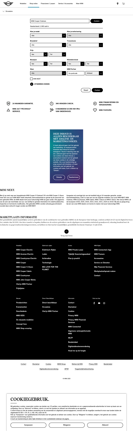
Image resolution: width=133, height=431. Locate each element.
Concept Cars (21, 324)
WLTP (70, 338)
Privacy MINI (73, 316)
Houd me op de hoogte (77, 351)
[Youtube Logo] (99, 303)
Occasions (46, 307)
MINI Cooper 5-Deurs (24, 267)
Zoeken (97, 90)
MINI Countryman (23, 276)
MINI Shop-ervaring (23, 328)
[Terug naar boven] (66, 231)
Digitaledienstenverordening (79, 347)
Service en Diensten (102, 263)
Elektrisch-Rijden (49, 250)
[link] (118, 3)
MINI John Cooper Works (26, 280)
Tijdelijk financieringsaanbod (79, 254)
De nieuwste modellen (24, 320)
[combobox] (59, 21)
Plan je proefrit (74, 259)
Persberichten (21, 303)
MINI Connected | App (102, 250)
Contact (97, 276)
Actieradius (46, 259)
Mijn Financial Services (103, 267)
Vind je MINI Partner (24, 284)
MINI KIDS (20, 316)
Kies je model (34, 31)
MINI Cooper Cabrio (23, 271)
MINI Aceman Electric (24, 254)
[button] (23, 3)
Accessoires (98, 259)
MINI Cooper (21, 263)
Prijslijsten (20, 288)
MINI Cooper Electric (24, 250)
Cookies (71, 311)
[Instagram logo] (104, 303)
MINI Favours (99, 254)
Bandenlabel (73, 342)
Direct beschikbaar (49, 303)
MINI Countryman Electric (26, 259)
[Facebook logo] (94, 303)
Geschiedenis (21, 311)
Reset (86, 90)
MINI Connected (74, 327)
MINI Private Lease (75, 250)
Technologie (47, 263)
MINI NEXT (37, 79)
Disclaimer (72, 307)
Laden (44, 254)
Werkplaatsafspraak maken (104, 271)
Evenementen (21, 307)
